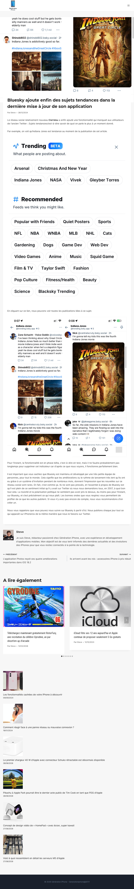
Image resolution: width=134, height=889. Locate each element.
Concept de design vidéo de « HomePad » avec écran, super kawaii (38, 825)
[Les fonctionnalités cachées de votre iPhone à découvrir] (67, 681)
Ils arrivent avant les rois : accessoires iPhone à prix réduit (100, 556)
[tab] (61, 656)
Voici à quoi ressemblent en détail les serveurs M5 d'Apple (34, 858)
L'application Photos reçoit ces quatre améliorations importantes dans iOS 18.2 (30, 558)
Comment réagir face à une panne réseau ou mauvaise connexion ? (38, 727)
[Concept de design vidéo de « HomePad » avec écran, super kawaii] (67, 812)
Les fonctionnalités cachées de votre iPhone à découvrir (32, 694)
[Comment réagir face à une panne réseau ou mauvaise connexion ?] (67, 713)
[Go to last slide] (7, 620)
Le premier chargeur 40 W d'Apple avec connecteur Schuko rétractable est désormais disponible (54, 760)
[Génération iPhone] (13, 5)
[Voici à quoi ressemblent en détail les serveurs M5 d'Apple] (67, 844)
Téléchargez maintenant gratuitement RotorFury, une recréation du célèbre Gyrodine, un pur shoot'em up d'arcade (31, 637)
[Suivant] (126, 620)
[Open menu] (128, 5)
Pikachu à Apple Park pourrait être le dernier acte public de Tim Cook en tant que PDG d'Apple (52, 792)
